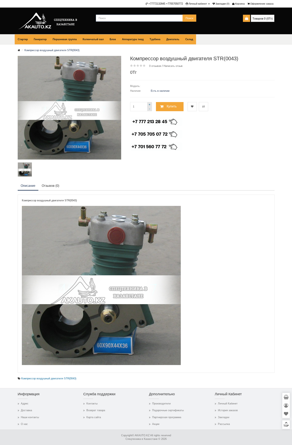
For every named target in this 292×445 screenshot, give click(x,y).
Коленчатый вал (93, 39)
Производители (161, 403)
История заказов (228, 410)
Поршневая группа (65, 39)
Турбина (155, 39)
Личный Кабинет (228, 403)
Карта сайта (93, 417)
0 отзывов (155, 65)
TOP (286, 425)
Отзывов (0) (50, 185)
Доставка (26, 410)
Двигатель (172, 39)
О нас (24, 424)
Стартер (23, 39)
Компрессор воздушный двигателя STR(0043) (51, 50)
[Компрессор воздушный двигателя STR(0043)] (25, 169)
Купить (172, 106)
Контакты (92, 403)
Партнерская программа (166, 417)
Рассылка (224, 424)
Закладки (223, 417)
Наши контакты (30, 417)
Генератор (40, 39)
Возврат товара (95, 410)
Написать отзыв (173, 65)
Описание (28, 185)
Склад (189, 39)
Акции (155, 424)
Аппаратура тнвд (133, 39)
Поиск (189, 18)
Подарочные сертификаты (168, 410)
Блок (113, 39)
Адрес (24, 403)
